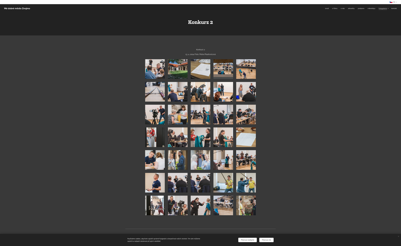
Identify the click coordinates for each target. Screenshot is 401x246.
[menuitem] (328, 8)
